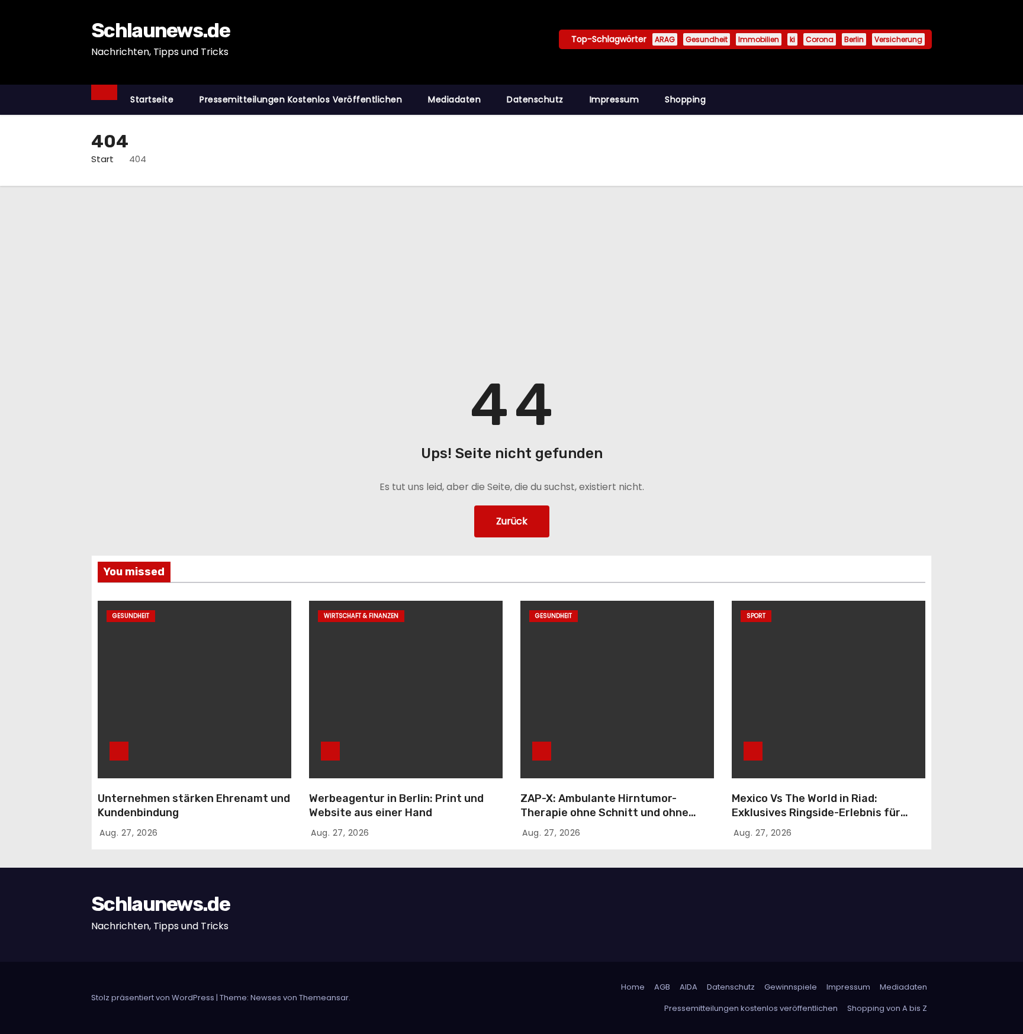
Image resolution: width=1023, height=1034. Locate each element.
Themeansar (324, 997)
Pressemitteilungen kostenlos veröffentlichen (301, 99)
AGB (662, 987)
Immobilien (758, 39)
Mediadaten (454, 99)
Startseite (151, 99)
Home (633, 987)
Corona (820, 39)
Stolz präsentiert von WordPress (153, 997)
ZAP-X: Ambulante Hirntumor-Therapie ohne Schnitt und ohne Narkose (604, 812)
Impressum (614, 99)
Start (102, 159)
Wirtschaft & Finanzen (361, 615)
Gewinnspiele (790, 987)
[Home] (104, 92)
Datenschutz (535, 99)
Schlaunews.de (160, 30)
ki (792, 39)
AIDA (688, 987)
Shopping (685, 99)
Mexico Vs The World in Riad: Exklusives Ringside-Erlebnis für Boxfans (816, 812)
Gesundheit (707, 39)
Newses (265, 997)
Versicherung (898, 39)
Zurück (511, 521)
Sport (756, 615)
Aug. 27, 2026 (128, 833)
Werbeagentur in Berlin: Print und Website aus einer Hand (396, 805)
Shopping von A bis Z (887, 1008)
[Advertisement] (511, 274)
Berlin (854, 39)
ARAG (665, 39)
